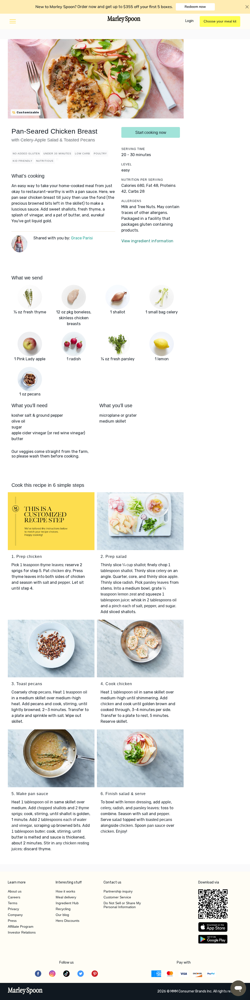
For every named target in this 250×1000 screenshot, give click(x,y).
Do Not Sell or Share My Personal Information (122, 905)
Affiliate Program (20, 926)
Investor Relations (22, 932)
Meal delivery (66, 897)
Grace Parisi (82, 238)
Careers (14, 897)
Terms (12, 903)
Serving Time (133, 149)
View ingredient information (147, 241)
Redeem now (195, 6)
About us (14, 891)
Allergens (131, 201)
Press (12, 921)
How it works (65, 891)
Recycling (63, 909)
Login (189, 21)
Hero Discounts (67, 921)
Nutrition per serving (142, 179)
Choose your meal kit (220, 21)
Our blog (62, 915)
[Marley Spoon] (25, 991)
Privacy (13, 909)
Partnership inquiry (118, 891)
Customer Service (117, 897)
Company (15, 915)
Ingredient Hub (67, 903)
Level (126, 164)
